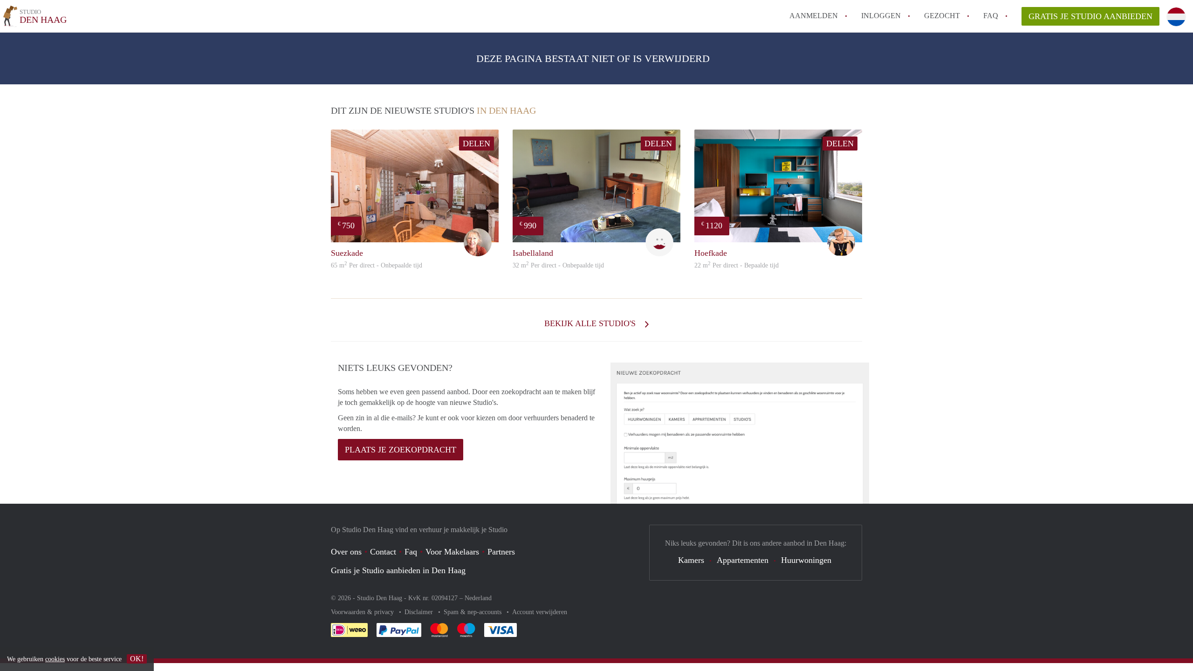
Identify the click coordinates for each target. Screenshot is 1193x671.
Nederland (478, 598)
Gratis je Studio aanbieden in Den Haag (398, 570)
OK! (137, 659)
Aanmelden (813, 16)
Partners (501, 551)
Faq (411, 551)
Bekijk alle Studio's (591, 323)
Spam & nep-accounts (473, 612)
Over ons (346, 551)
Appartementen (742, 560)
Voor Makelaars (452, 551)
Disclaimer (420, 612)
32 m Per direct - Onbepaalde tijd (558, 265)
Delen (476, 143)
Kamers (691, 560)
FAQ (990, 16)
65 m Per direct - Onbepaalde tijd (376, 265)
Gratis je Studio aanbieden (1090, 16)
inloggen (881, 16)
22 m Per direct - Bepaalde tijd (736, 265)
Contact (383, 551)
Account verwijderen (539, 612)
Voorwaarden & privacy (363, 612)
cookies (55, 659)
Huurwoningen (806, 560)
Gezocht (942, 16)
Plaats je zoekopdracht (400, 449)
